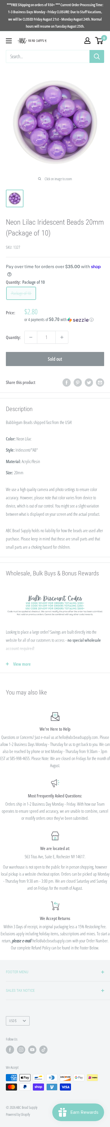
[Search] (96, 56)
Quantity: (13, 337)
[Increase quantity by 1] (62, 337)
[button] (64, 320)
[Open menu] (9, 41)
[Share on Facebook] (66, 382)
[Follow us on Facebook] (10, 1050)
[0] (99, 40)
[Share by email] (100, 382)
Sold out (55, 359)
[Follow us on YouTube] (32, 1050)
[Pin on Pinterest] (78, 382)
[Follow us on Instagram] (21, 1050)
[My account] (87, 40)
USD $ (12, 1020)
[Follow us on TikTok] (43, 1050)
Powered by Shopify (18, 1114)
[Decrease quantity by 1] (31, 337)
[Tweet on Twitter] (89, 382)
